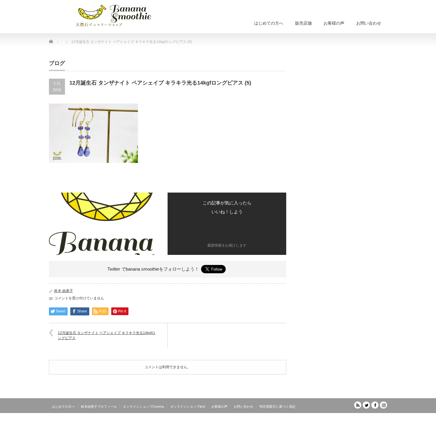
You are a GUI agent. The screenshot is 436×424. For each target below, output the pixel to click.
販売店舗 (303, 23)
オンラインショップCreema (143, 406)
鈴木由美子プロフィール (99, 406)
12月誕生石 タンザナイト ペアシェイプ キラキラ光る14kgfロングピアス (106, 335)
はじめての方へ (268, 23)
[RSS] (357, 405)
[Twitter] (366, 405)
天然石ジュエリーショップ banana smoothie (351, 419)
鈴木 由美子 (63, 291)
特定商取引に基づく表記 (277, 406)
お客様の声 (334, 23)
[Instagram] (383, 405)
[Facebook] (374, 405)
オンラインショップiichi (187, 406)
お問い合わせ (368, 23)
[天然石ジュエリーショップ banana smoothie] (122, 15)
